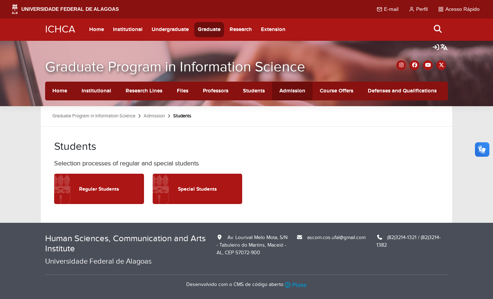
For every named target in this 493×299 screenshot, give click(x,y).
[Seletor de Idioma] (444, 47)
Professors (215, 90)
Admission (292, 90)
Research (241, 29)
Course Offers (336, 90)
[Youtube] (428, 65)
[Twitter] (441, 65)
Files (182, 90)
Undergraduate (170, 29)
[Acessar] (436, 47)
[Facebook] (414, 65)
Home (96, 29)
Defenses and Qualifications (402, 90)
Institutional (128, 29)
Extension (273, 29)
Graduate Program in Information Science (175, 66)
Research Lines (144, 90)
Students (254, 90)
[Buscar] (438, 29)
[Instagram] (401, 65)
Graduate (209, 29)
